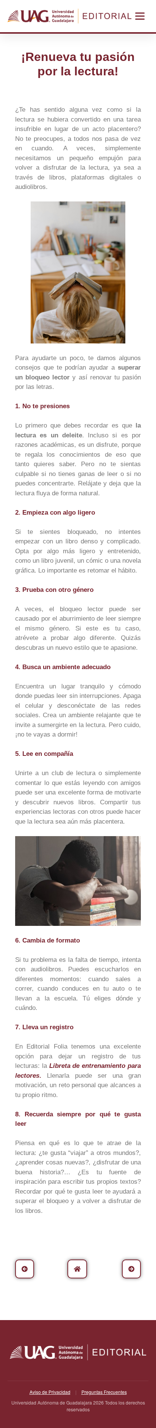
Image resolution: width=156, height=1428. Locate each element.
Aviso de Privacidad (50, 1392)
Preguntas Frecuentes (104, 1392)
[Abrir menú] (139, 16)
